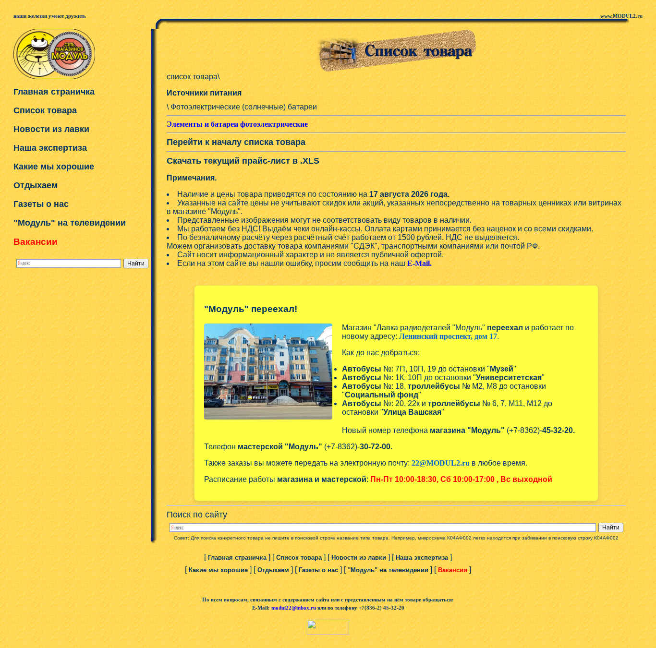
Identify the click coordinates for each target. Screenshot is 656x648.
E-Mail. (419, 263)
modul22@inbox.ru (293, 608)
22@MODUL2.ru (441, 463)
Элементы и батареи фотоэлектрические (237, 124)
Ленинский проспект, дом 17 (448, 336)
